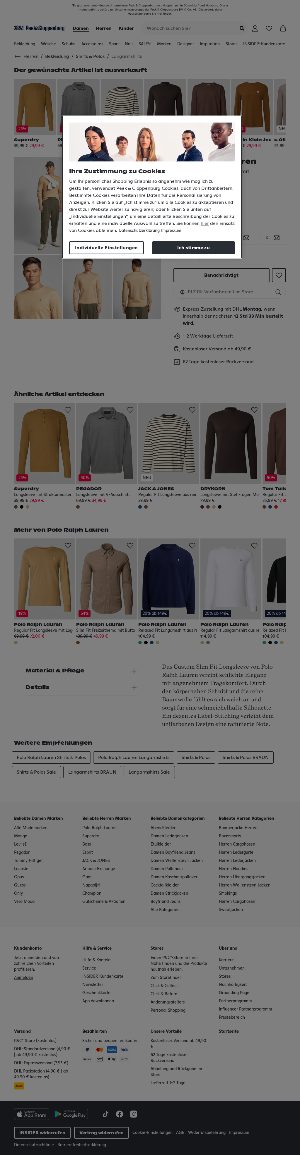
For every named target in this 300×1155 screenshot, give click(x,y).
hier (205, 223)
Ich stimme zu (193, 247)
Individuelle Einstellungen (106, 247)
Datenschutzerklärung (139, 231)
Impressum (171, 231)
